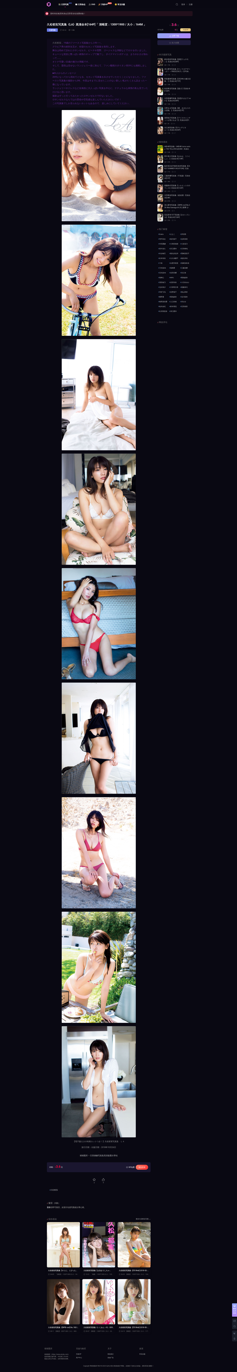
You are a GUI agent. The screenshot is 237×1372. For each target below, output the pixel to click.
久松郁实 (56, 42)
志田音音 (184, 239)
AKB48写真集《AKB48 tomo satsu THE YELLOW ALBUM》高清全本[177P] (177, 148)
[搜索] (177, 4)
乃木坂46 (162, 268)
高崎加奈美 (185, 263)
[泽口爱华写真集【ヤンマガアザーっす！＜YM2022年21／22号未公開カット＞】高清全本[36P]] (160, 72)
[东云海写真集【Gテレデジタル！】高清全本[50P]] (160, 130)
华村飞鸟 (162, 292)
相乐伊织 (184, 258)
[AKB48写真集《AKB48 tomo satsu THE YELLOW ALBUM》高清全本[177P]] (160, 149)
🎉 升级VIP (104, 4)
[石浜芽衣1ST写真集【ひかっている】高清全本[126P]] (160, 217)
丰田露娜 (162, 244)
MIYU (172, 278)
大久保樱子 (174, 258)
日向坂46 (162, 273)
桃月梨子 (173, 239)
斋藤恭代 (184, 287)
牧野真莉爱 (163, 302)
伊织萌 (183, 234)
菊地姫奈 (184, 278)
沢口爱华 (173, 249)
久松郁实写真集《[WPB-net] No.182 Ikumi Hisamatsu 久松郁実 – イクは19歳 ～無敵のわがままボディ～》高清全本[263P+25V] (63, 1327)
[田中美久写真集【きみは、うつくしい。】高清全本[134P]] (160, 159)
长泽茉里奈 (163, 311)
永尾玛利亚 (174, 263)
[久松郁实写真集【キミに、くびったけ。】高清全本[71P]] (63, 1244)
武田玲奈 (173, 282)
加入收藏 (175, 43)
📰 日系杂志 (80, 4)
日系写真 (52, 30)
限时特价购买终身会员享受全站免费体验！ (68, 13)
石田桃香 (184, 306)
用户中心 (79, 1358)
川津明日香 (174, 287)
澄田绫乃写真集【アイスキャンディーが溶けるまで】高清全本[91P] (177, 120)
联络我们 (111, 1354)
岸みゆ (183, 302)
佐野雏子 (173, 292)
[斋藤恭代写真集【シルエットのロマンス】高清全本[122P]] (160, 188)
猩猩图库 (48, 4)
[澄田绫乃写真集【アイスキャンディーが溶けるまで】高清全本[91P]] (160, 120)
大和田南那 (174, 244)
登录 (49, 1207)
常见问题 (142, 1354)
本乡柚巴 (162, 253)
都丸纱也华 (174, 253)
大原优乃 (184, 244)
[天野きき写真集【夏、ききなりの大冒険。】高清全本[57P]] (160, 111)
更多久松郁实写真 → (143, 1219)
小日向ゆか (185, 282)
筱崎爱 (172, 268)
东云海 (183, 273)
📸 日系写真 (65, 4)
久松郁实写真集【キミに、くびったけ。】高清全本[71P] (62, 1270)
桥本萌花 (173, 306)
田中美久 (162, 249)
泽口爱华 (173, 311)
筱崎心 (161, 278)
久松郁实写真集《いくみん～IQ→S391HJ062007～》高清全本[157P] (99, 1327)
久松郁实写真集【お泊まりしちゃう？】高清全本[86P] (96, 1270)
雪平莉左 (162, 239)
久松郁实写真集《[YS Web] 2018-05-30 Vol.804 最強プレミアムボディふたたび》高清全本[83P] (134, 1327)
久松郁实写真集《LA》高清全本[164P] (96, 24)
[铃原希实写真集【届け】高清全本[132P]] (160, 91)
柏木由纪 (162, 306)
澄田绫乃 (162, 282)
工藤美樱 (184, 268)
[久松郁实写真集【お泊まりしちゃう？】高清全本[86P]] (98, 1244)
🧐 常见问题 (120, 4)
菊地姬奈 (173, 297)
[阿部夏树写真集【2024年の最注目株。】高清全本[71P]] (160, 81)
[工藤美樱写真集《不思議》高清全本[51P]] (160, 178)
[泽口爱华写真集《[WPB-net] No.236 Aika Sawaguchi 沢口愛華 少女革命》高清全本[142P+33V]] (160, 208)
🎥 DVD (92, 4)
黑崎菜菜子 (185, 253)
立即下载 (175, 36)
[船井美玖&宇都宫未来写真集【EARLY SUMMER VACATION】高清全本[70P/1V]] (160, 169)
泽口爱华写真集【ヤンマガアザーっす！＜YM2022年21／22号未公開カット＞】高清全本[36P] (177, 71)
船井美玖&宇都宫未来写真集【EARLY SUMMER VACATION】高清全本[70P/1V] (177, 168)
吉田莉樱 (173, 273)
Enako (161, 234)
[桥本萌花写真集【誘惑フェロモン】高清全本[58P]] (160, 62)
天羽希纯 (184, 249)
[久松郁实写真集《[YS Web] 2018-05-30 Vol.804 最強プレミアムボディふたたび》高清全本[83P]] (134, 1301)
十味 (160, 263)
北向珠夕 (162, 287)
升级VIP (185, 30)
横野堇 (161, 297)
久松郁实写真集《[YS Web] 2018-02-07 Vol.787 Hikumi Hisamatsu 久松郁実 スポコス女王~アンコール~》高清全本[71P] (134, 1270)
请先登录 (141, 1167)
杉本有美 (162, 258)
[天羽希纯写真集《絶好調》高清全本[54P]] (160, 198)
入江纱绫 (173, 302)
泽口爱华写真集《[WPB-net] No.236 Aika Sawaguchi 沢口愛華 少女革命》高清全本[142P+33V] (177, 207)
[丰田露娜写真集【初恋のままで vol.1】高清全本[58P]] (160, 101)
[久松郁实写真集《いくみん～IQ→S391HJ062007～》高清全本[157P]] (98, 1301)
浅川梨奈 (184, 297)
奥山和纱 (184, 292)
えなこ (172, 234)
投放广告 (111, 1358)
